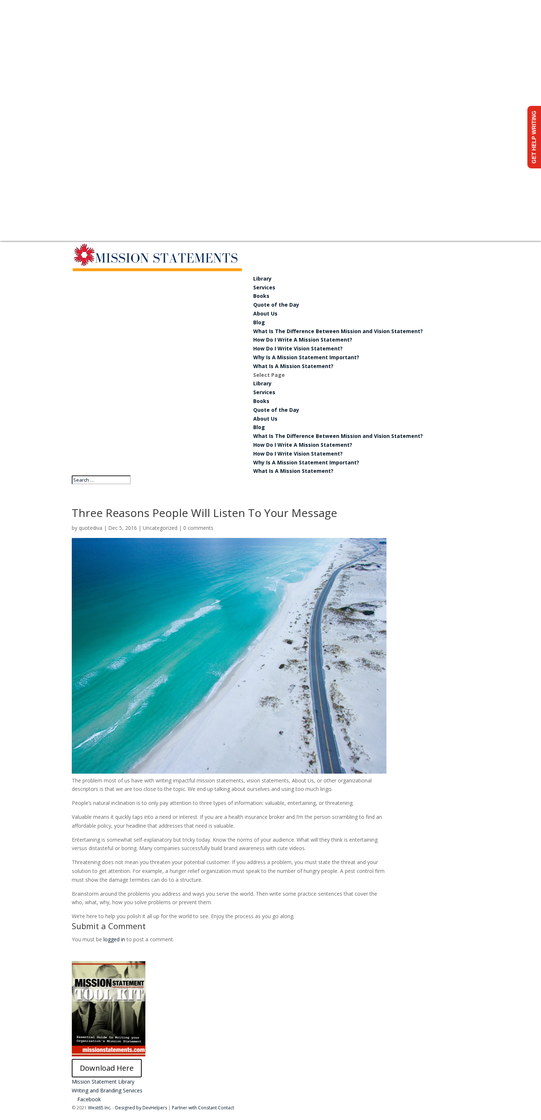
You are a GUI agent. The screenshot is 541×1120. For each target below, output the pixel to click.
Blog (259, 322)
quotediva (90, 527)
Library (262, 278)
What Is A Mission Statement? (293, 366)
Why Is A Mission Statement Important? (306, 357)
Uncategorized (160, 527)
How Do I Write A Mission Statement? (302, 339)
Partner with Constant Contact (203, 1108)
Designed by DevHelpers (141, 1108)
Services (264, 287)
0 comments (198, 527)
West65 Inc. (100, 1108)
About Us (265, 313)
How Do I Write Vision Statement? (298, 348)
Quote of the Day (276, 304)
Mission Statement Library (103, 1081)
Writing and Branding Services (107, 1090)
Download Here (107, 1068)
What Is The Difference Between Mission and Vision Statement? (338, 331)
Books (261, 295)
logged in (114, 939)
